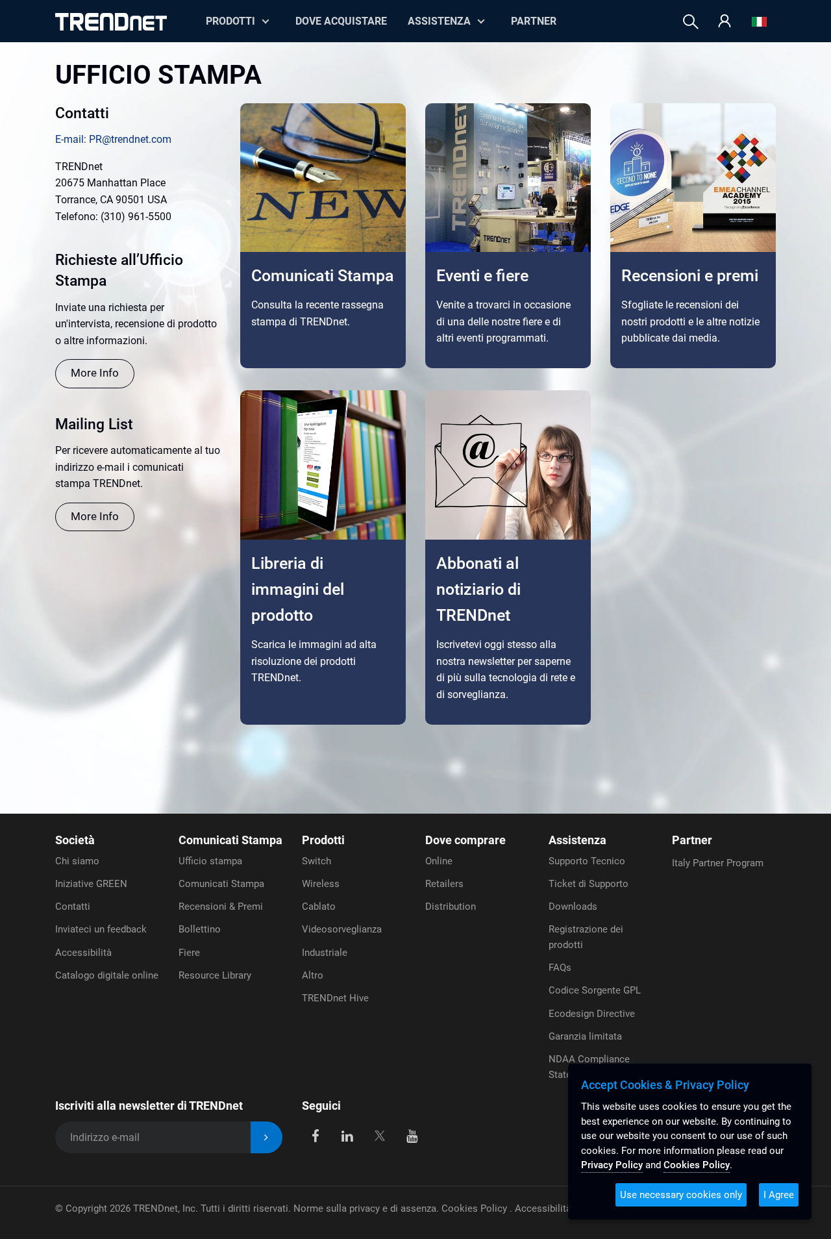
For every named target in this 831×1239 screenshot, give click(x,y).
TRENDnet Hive (335, 998)
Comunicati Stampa (230, 840)
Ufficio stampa (210, 861)
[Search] (690, 21)
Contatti (72, 906)
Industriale (324, 952)
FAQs (560, 967)
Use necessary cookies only (681, 1195)
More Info (95, 372)
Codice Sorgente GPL (595, 990)
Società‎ (75, 840)
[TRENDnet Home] (111, 22)
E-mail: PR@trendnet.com (113, 139)
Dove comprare (465, 840)
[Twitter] (379, 1134)
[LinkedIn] (347, 1134)
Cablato (319, 906)
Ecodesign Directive (592, 1014)
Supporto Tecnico (587, 861)
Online (439, 861)
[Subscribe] (266, 1137)
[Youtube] (412, 1134)
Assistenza (439, 21)
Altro (312, 975)
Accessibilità (83, 952)
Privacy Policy (612, 1165)
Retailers (444, 884)
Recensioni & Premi (221, 906)
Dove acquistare (341, 21)
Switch (316, 861)
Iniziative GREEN (91, 884)
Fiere (189, 952)
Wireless (321, 884)
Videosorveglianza (342, 929)
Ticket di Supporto (588, 884)
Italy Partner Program (717, 863)
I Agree (778, 1195)
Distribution (450, 906)
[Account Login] (724, 21)
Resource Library (215, 975)
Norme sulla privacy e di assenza (364, 1208)
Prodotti (323, 840)
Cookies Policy (475, 1208)
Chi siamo (77, 861)
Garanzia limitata (585, 1036)
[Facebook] (315, 1134)
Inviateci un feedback (101, 929)
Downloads (573, 906)
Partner (533, 21)
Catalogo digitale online (106, 975)
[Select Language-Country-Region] (759, 21)
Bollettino (200, 929)
